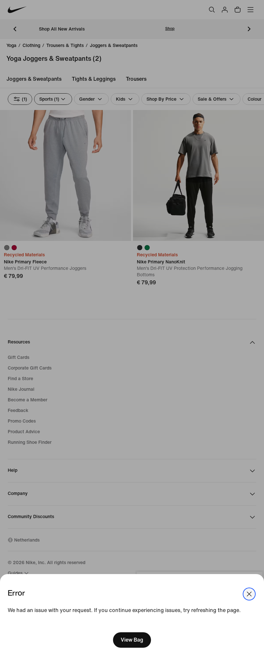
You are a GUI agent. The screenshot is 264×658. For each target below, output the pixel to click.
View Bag (132, 640)
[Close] (249, 594)
